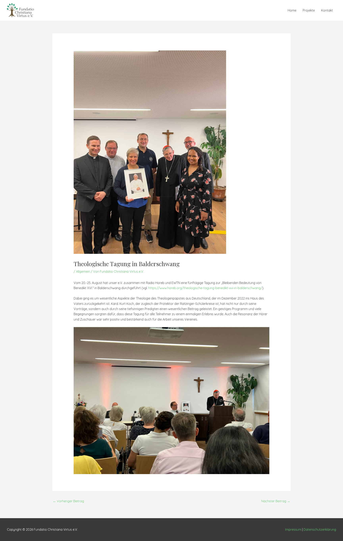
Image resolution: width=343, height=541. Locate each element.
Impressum (293, 529)
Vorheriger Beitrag (68, 501)
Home (292, 10)
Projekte (309, 10)
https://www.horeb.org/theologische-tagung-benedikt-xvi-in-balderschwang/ (205, 288)
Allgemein (83, 271)
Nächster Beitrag (275, 501)
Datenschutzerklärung (319, 529)
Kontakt (327, 10)
